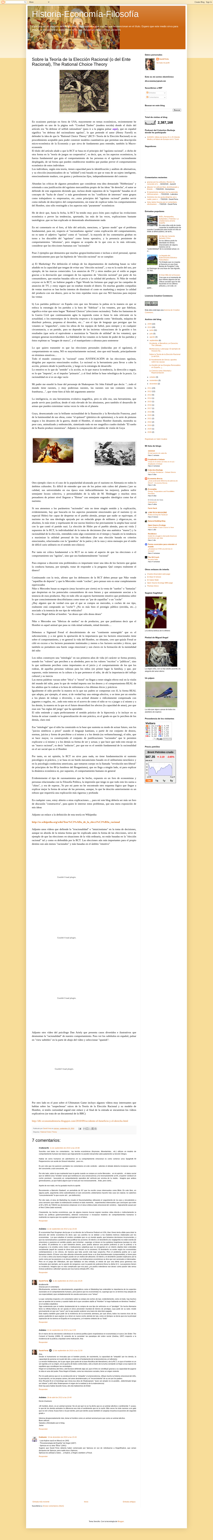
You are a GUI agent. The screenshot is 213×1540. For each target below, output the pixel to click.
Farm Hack (152, 508)
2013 (150, 395)
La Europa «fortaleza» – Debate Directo (162, 472)
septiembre (154, 340)
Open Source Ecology (157, 525)
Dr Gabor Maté (153, 580)
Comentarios (153, 97)
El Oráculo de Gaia (155, 500)
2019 (150, 412)
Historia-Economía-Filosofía (85, 14)
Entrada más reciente (41, 1502)
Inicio (86, 1502)
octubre (153, 377)
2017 (150, 408)
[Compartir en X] (90, 1128)
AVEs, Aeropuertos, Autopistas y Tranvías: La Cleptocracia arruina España (169, 220)
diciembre (154, 384)
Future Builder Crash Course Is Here (161, 527)
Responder (43, 1221)
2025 (150, 429)
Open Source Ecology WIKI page (160, 583)
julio (151, 334)
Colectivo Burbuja (155, 470)
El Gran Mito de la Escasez (169, 275)
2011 (150, 388)
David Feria (43, 1281)
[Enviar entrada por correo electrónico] (80, 1128)
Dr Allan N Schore (154, 577)
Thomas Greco (153, 586)
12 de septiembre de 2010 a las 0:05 (61, 1330)
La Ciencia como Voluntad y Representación (160, 372)
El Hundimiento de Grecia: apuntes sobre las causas (163, 361)
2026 (150, 432)
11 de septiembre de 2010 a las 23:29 (67, 1281)
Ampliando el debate (156, 459)
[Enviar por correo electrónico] (84, 1128)
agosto (152, 337)
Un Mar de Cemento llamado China (167, 237)
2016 (150, 405)
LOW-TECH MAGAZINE (157, 512)
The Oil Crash (153, 557)
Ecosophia (152, 489)
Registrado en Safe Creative (156, 439)
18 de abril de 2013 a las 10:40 (59, 1397)
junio (152, 330)
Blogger (121, 1521)
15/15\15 (151, 451)
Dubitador (43, 1437)
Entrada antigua (129, 1502)
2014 (150, 398)
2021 (150, 419)
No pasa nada (153, 559)
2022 (150, 422)
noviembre (154, 380)
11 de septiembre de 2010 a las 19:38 (65, 1148)
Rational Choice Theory (48, 1132)
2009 (150, 324)
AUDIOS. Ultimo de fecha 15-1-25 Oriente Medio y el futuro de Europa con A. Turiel (163, 138)
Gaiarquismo (152, 502)
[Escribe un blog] (87, 1128)
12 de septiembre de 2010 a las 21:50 (67, 1351)
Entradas (152, 93)
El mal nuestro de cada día (157, 453)
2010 (150, 327)
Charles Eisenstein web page (158, 574)
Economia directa (155, 479)
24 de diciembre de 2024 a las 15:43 (62, 1437)
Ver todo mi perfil (163, 63)
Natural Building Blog (156, 521)
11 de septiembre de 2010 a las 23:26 (62, 1229)
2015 (150, 402)
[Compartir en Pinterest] (95, 1128)
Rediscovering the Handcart (158, 515)
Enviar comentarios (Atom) (53, 1506)
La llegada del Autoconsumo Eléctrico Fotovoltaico (168, 258)
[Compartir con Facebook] (92, 1128)
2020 (150, 415)
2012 (150, 391)
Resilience (152, 534)
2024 (150, 425)
